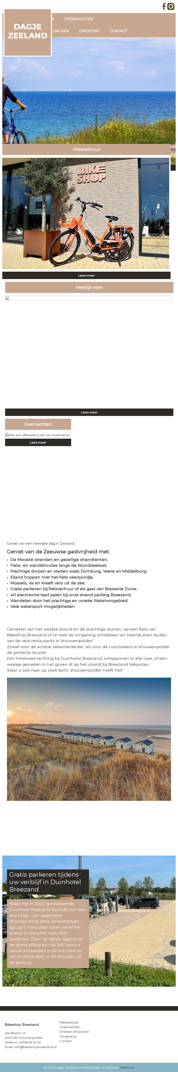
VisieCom (127, 1067)
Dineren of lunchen (74, 1031)
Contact (118, 31)
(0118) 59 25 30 (30, 1042)
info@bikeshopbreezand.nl (35, 1047)
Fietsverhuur (69, 1022)
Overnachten (78, 19)
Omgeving (89, 31)
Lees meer (86, 275)
